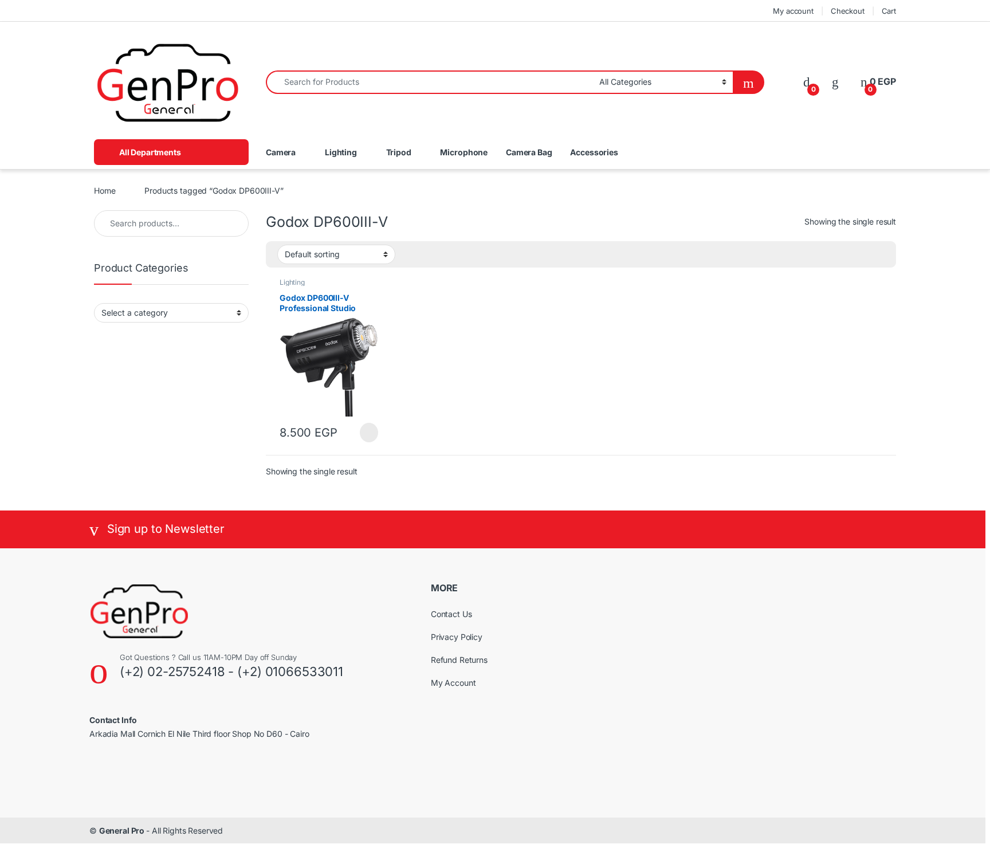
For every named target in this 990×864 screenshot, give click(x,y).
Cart (889, 10)
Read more (368, 432)
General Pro (122, 830)
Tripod (398, 152)
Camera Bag (529, 152)
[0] (806, 81)
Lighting (341, 152)
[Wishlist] (835, 81)
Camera (281, 152)
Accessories (594, 152)
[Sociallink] (94, 772)
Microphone (464, 152)
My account (793, 10)
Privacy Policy (456, 637)
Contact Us (451, 614)
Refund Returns (459, 660)
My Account (453, 683)
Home (104, 190)
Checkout (848, 10)
